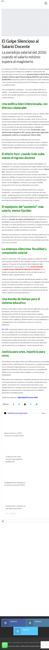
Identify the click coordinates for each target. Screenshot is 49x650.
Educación (6, 439)
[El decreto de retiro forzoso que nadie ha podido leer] (16, 446)
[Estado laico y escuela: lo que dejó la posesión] (16, 496)
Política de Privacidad (27, 646)
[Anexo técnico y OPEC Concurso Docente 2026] (15, 423)
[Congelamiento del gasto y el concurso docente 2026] (15, 472)
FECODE (5, 329)
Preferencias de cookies (12, 646)
